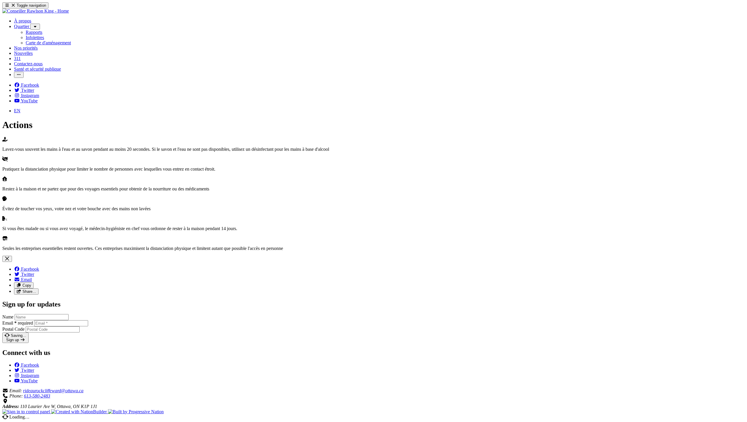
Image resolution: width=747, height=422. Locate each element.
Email (17, 323)
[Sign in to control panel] (26, 411)
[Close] (7, 259)
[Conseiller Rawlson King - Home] (35, 10)
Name (7, 316)
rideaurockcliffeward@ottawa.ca (53, 390)
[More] (35, 27)
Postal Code (13, 329)
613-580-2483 (37, 395)
